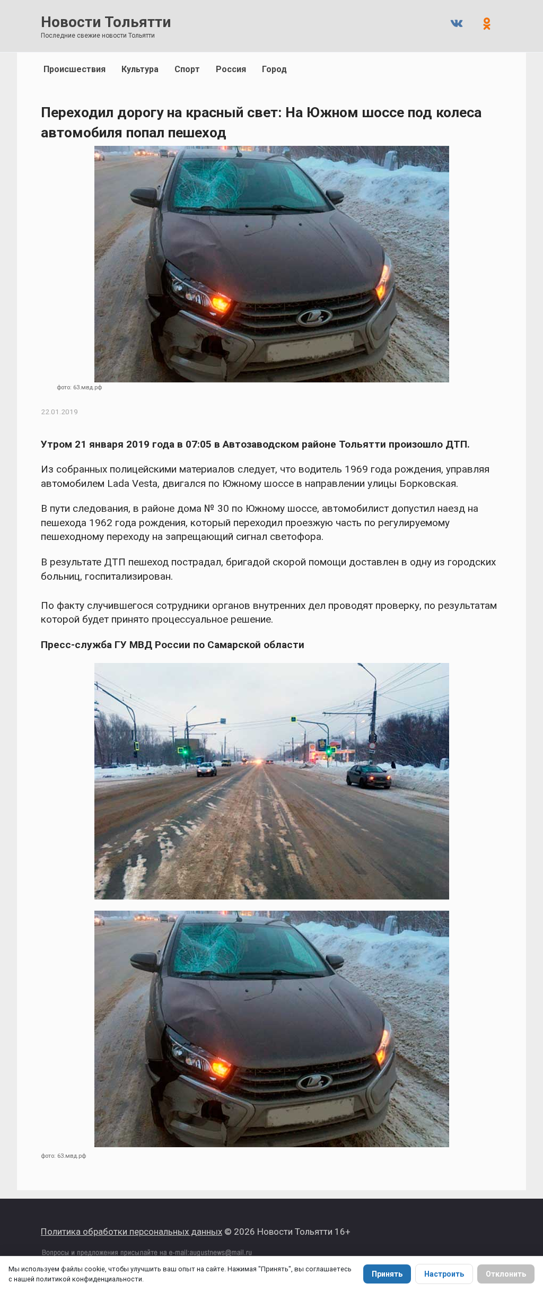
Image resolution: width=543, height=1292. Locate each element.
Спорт (187, 69)
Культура (140, 69)
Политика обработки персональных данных (131, 1231)
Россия (231, 69)
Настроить (444, 1274)
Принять (387, 1274)
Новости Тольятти (106, 22)
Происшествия (74, 69)
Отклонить (506, 1274)
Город (274, 69)
